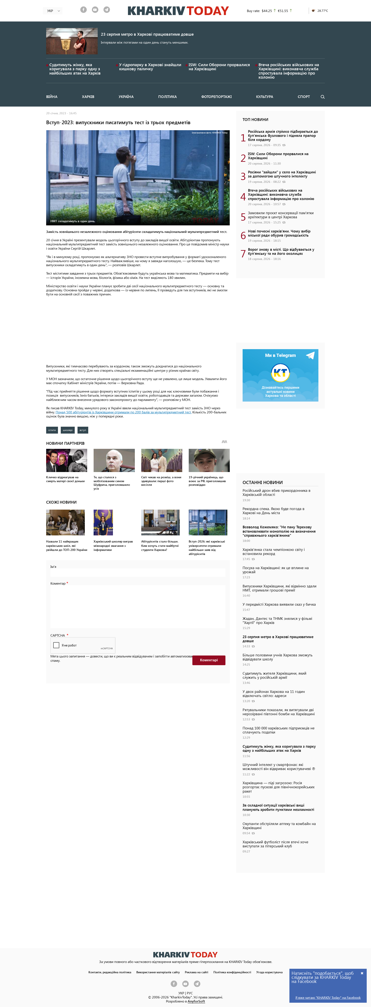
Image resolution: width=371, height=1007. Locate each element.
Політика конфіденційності (232, 972)
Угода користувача (269, 972)
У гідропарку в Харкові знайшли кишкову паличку (150, 66)
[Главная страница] (185, 954)
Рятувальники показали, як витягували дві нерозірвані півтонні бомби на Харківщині (279, 711)
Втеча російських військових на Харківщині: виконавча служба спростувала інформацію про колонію (288, 71)
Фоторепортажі (216, 96)
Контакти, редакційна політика (109, 972)
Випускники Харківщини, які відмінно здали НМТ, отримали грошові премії (279, 588)
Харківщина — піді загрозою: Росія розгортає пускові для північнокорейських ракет (279, 786)
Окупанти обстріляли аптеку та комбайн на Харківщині (279, 825)
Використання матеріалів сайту (158, 972)
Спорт (304, 96)
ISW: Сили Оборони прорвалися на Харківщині (219, 66)
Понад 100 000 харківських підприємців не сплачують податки (279, 730)
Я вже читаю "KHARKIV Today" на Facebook (328, 997)
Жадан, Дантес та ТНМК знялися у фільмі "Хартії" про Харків (277, 620)
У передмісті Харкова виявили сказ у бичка (279, 604)
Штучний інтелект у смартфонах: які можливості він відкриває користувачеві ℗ (279, 766)
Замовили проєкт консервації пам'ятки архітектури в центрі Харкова (281, 214)
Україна (126, 96)
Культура (264, 96)
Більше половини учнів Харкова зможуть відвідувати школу (278, 656)
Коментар (57, 583)
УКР (181, 993)
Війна (51, 96)
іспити (52, 430)
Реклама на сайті (196, 972)
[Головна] (178, 10)
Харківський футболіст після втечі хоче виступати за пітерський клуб (275, 843)
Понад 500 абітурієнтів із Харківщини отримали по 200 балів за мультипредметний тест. (124, 412)
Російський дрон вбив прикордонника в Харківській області (276, 492)
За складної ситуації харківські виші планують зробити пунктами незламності (278, 807)
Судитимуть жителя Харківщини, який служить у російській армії (274, 675)
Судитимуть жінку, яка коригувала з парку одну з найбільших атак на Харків (75, 68)
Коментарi (209, 660)
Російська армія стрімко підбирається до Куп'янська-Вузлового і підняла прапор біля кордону (283, 135)
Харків (88, 96)
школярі (68, 430)
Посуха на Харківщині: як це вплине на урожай (276, 569)
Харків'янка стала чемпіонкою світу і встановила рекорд (274, 551)
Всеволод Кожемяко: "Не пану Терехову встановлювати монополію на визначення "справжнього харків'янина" (279, 530)
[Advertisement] (138, 330)
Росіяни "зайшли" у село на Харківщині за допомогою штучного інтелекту (282, 174)
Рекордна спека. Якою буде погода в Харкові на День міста (273, 510)
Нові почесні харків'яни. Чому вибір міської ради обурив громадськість (279, 233)
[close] (362, 973)
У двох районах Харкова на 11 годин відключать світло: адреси (274, 693)
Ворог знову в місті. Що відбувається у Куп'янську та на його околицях (281, 251)
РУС (190, 993)
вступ (83, 430)
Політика (167, 96)
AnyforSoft (196, 1001)
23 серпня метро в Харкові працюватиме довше (147, 34)
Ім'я (53, 566)
